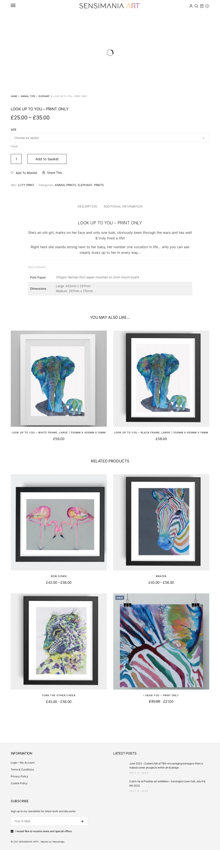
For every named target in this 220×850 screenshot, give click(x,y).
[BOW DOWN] (59, 522)
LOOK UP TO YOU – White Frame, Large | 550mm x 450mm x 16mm (59, 432)
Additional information (123, 206)
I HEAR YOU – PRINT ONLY (161, 695)
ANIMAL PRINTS (65, 185)
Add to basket (47, 159)
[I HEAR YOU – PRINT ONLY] (161, 641)
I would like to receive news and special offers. (43, 831)
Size (13, 129)
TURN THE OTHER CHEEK (59, 695)
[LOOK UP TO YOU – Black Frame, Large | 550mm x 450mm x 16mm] (161, 379)
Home (14, 96)
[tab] (87, 206)
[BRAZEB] (161, 522)
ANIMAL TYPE (28, 96)
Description (87, 206)
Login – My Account (23, 762)
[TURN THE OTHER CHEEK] (59, 641)
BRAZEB (161, 576)
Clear (14, 146)
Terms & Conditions (22, 769)
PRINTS (99, 185)
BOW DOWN (59, 576)
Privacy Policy (19, 776)
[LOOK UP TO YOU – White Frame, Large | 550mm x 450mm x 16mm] (59, 379)
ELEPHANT (44, 96)
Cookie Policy (19, 783)
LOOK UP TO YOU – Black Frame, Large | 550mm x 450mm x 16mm (161, 432)
